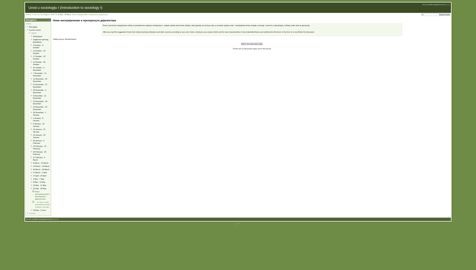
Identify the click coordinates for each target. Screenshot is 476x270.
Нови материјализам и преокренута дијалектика (90, 14)
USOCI (52, 14)
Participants (37, 36)
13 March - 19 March (41, 166)
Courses (35, 14)
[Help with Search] (422, 15)
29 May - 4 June (39, 210)
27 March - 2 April (40, 173)
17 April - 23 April (39, 176)
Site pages (33, 27)
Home (28, 14)
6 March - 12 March (40, 163)
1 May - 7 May (38, 179)
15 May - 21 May (39, 185)
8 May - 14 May (39, 182)
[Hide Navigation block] (49, 20)
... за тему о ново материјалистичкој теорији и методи (42, 204)
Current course (35, 30)
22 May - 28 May (64, 14)
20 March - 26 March (41, 169)
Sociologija (44, 14)
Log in (447, 4)
